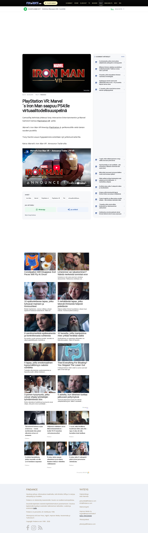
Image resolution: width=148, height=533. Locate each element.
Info (115, 3)
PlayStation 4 (55, 127)
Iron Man (28, 198)
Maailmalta (108, 3)
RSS (120, 3)
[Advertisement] (109, 124)
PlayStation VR (43, 121)
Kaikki (122, 56)
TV (89, 3)
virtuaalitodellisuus (73, 198)
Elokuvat (83, 3)
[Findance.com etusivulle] (34, 3)
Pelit (101, 3)
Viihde (76, 3)
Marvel (36, 198)
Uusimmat (69, 3)
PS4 (64, 198)
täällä (35, 508)
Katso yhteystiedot (86, 516)
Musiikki (94, 3)
